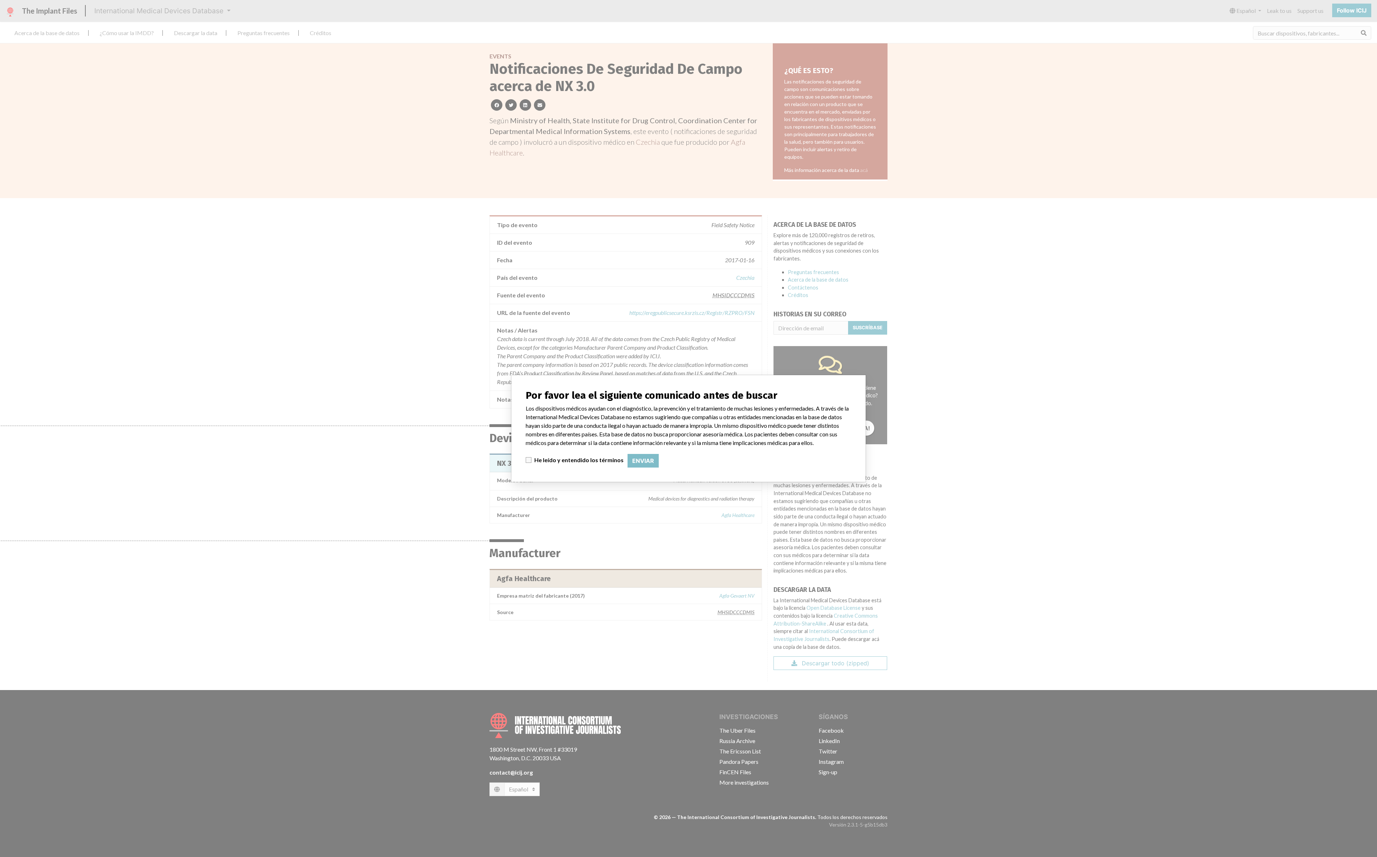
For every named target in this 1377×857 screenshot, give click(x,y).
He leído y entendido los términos (579, 459)
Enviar (643, 460)
